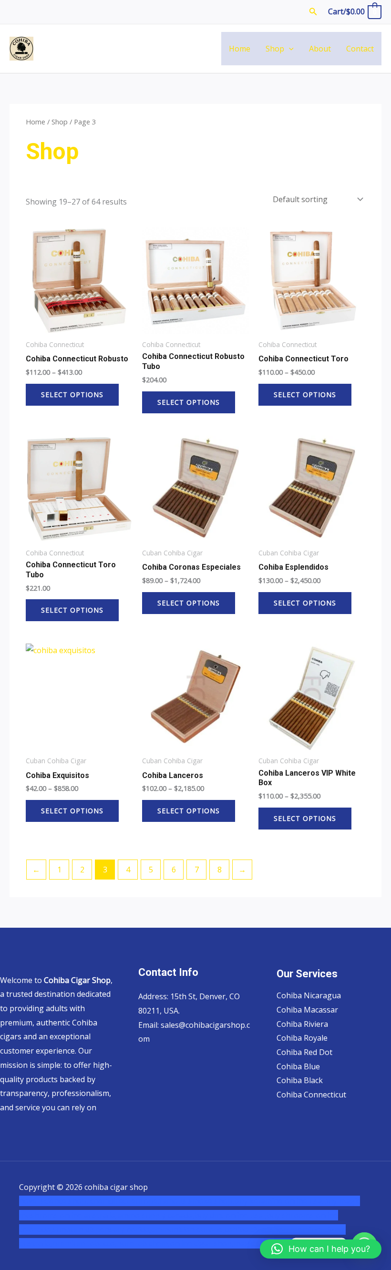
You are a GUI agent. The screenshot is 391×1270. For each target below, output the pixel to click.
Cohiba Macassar (307, 1009)
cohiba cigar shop (256, 1229)
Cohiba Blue (298, 1066)
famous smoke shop (195, 1201)
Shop (275, 48)
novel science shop (52, 1201)
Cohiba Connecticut (311, 1094)
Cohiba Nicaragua (309, 995)
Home (239, 48)
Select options (72, 394)
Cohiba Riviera (302, 1024)
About (320, 48)
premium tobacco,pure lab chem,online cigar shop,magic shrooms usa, (178, 1243)
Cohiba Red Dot (304, 1052)
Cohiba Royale (302, 1038)
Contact (360, 48)
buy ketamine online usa (278, 1201)
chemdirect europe (123, 1201)
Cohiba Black (300, 1080)
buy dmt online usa (230, 1215)
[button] (313, 12)
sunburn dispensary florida (100, 1229)
